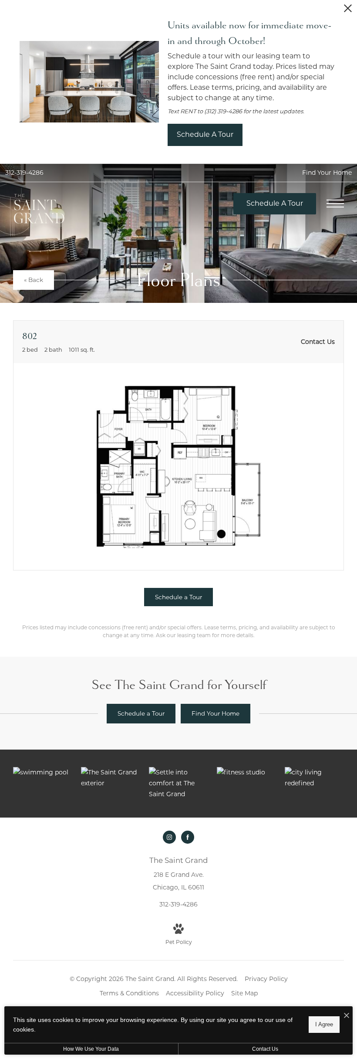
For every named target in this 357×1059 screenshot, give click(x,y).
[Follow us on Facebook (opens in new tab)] (187, 837)
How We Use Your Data (91, 1049)
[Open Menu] (335, 203)
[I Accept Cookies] (346, 1016)
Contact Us (265, 1049)
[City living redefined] (314, 778)
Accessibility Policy (195, 993)
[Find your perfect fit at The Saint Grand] (110, 778)
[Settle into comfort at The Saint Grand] (178, 783)
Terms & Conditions (129, 993)
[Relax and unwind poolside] (42, 772)
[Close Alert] (348, 10)
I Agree (324, 1024)
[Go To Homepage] (39, 209)
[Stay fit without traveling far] (246, 772)
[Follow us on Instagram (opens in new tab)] (169, 837)
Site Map (244, 993)
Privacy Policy (266, 979)
